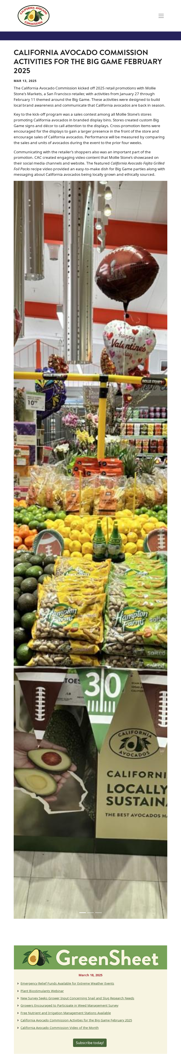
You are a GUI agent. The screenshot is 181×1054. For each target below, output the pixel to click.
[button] (23, 550)
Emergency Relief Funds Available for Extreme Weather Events (67, 983)
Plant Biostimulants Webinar (42, 991)
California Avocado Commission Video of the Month (60, 1027)
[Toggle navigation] (161, 15)
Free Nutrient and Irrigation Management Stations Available (66, 1013)
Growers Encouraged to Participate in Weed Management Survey (69, 1005)
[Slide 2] (90, 912)
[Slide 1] (82, 912)
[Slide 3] (98, 912)
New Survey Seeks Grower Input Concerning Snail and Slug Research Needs (77, 998)
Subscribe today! (90, 1042)
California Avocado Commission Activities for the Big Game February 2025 (76, 1020)
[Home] (33, 15)
